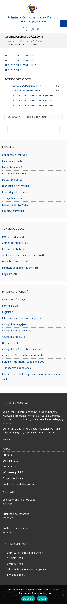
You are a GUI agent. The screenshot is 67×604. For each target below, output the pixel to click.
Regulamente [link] (10, 274)
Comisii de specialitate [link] (15, 242)
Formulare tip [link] (10, 305)
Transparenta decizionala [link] (17, 368)
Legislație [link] (7, 312)
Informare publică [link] (13, 472)
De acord (28, 598)
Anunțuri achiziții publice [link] (16, 330)
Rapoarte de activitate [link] (15, 204)
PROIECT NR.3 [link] (13, 70)
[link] (25, 29)
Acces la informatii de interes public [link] (23, 355)
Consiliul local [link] (11, 460)
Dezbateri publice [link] (12, 179)
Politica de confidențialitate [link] (19, 484)
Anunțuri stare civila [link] (13, 336)
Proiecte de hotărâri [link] (37, 116)
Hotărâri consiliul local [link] (15, 261)
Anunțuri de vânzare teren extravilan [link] (23, 349)
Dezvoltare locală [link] (12, 167)
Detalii (42, 598)
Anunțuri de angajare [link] (14, 324)
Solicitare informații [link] (13, 299)
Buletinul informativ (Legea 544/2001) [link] (24, 361)
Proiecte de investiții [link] (14, 173)
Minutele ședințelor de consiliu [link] (20, 267)
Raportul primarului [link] (13, 210)
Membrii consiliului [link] (13, 236)
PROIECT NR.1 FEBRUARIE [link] (20, 55)
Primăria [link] (8, 454)
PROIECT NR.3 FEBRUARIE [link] (20, 65)
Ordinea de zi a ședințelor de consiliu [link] (23, 255)
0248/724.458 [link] (15, 558)
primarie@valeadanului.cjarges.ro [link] (26, 569)
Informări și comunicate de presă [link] (21, 318)
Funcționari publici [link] (12, 161)
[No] (62, 594)
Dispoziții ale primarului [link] (15, 186)
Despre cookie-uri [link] (13, 478)
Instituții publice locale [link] (15, 192)
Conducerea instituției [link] (15, 155)
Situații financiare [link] (12, 198)
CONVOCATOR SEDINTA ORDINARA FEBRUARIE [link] (27, 88)
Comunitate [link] (9, 466)
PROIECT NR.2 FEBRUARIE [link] (20, 60)
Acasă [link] (6, 449)
